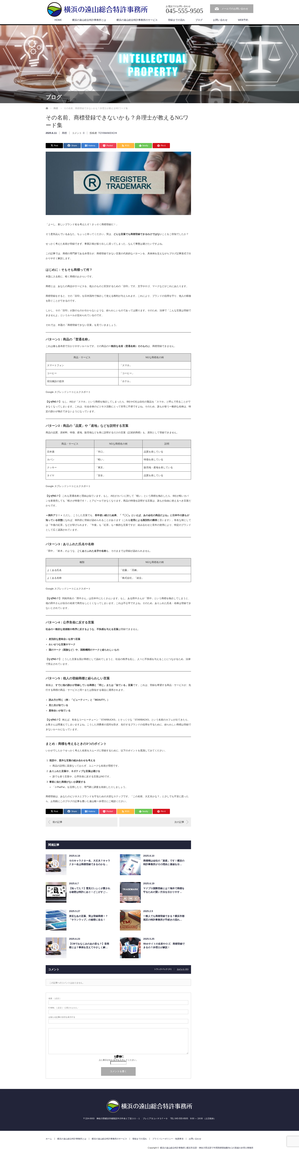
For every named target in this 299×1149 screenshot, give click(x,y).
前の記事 (57, 822)
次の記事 (179, 822)
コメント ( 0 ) (182, 969)
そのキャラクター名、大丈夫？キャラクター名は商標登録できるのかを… (89, 862)
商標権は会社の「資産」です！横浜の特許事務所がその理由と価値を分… (163, 862)
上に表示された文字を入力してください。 (118, 1060)
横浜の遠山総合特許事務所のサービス (137, 20)
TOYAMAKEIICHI (107, 133)
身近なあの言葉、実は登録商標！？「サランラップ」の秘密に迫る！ (88, 918)
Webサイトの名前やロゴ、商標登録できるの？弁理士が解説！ (164, 945)
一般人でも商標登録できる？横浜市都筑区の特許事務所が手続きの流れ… (163, 918)
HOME (58, 20)
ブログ (199, 20)
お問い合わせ (220, 20)
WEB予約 (243, 20)
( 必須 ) (54, 998)
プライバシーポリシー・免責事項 (167, 1139)
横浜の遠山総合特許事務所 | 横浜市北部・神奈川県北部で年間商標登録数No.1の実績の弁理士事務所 (206, 1148)
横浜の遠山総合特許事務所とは (89, 20)
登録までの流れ (176, 20)
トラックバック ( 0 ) (162, 969)
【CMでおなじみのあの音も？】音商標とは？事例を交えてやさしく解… (89, 945)
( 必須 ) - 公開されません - (63, 1008)
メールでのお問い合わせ (234, 8)
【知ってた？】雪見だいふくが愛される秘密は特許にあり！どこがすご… (89, 890)
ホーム (49, 1139)
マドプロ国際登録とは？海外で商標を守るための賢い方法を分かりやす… (163, 890)
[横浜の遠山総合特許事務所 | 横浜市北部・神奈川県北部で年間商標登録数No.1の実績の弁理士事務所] (98, 9)
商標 (64, 133)
